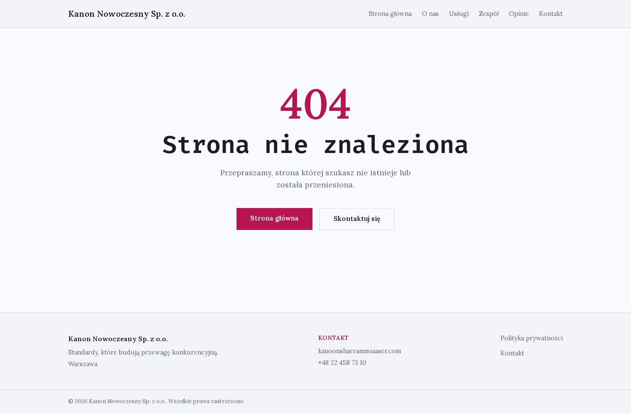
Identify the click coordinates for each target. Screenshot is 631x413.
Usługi (459, 14)
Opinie (519, 14)
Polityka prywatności (532, 338)
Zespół (489, 14)
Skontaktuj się (357, 218)
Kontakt (551, 14)
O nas (430, 14)
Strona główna (390, 14)
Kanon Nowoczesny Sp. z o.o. (126, 14)
